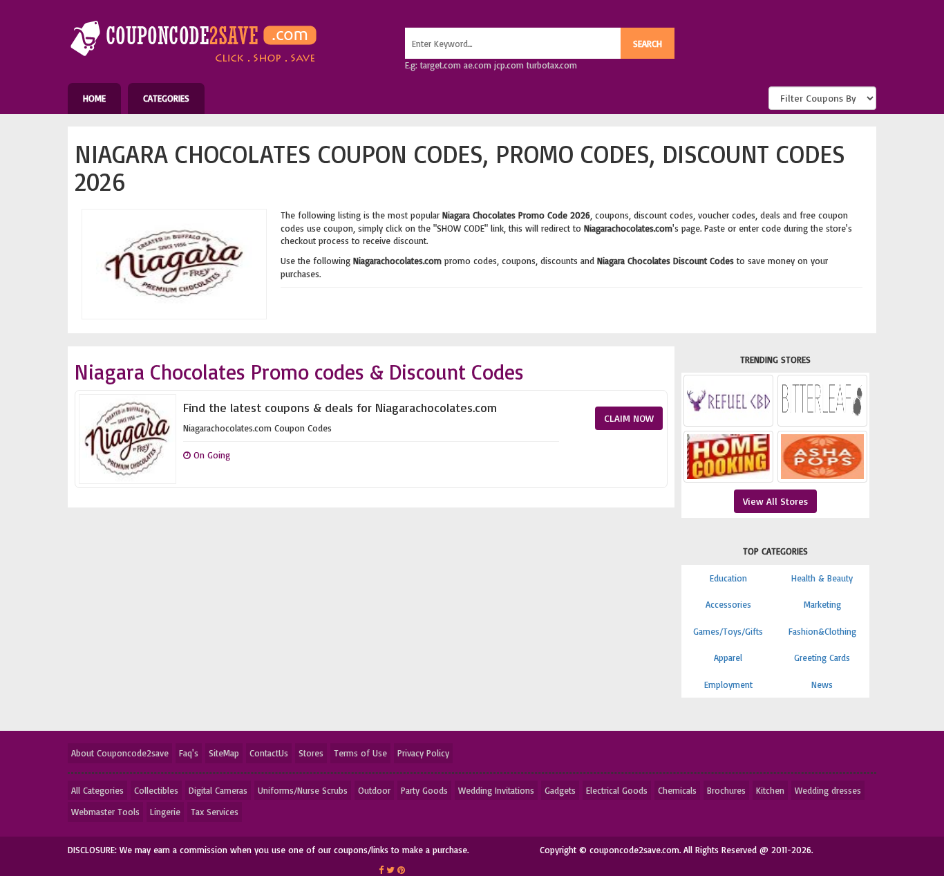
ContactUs (268, 752)
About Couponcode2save (120, 752)
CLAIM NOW (629, 418)
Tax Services (214, 811)
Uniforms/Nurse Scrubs (303, 790)
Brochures (726, 790)
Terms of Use (360, 752)
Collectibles (156, 790)
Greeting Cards (822, 657)
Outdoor (374, 790)
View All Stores (775, 501)
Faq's (188, 752)
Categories (166, 98)
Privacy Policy (423, 752)
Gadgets (560, 790)
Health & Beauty (822, 578)
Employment (728, 684)
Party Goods (424, 790)
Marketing (822, 604)
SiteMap (224, 752)
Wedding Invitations (496, 790)
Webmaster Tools (105, 811)
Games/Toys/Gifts (728, 631)
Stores (311, 752)
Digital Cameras (218, 790)
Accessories (728, 604)
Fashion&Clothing (822, 631)
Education (728, 578)
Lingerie (165, 811)
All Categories (97, 790)
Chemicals (677, 790)
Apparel (728, 657)
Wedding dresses (828, 790)
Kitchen (770, 790)
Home (94, 98)
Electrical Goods (617, 790)
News (822, 684)
